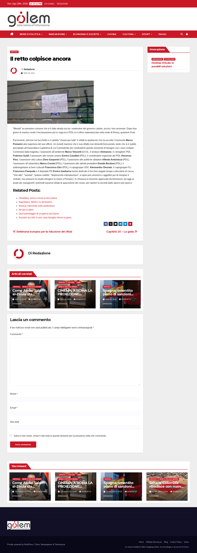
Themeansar (60, 544)
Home (141, 542)
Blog (166, 542)
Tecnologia (170, 59)
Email (13, 408)
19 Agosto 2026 (69, 492)
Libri (78, 282)
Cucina (111, 34)
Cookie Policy (176, 542)
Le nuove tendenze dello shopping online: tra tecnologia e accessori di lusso (157, 547)
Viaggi (162, 34)
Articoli (14, 52)
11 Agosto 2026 (160, 492)
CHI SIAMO (49, 4)
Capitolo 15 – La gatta (120, 231)
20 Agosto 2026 (23, 492)
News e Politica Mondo (31, 287)
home (186, 542)
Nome (14, 394)
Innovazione (57, 34)
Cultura (128, 34)
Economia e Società (86, 34)
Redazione (29, 69)
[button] (182, 34)
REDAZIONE (62, 4)
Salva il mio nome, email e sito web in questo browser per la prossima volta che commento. (60, 436)
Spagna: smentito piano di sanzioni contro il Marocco (118, 294)
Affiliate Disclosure (154, 542)
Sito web (14, 422)
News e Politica (30, 34)
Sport (146, 34)
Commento (16, 334)
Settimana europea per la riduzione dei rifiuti (44, 231)
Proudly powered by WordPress (20, 544)
